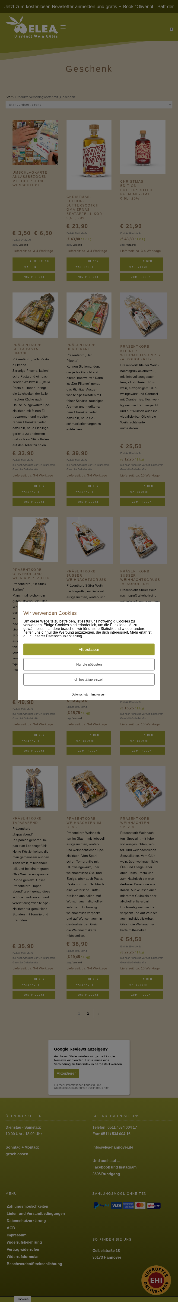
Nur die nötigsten (88, 662)
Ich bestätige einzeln (89, 677)
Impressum (98, 693)
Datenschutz (81, 693)
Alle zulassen (89, 647)
